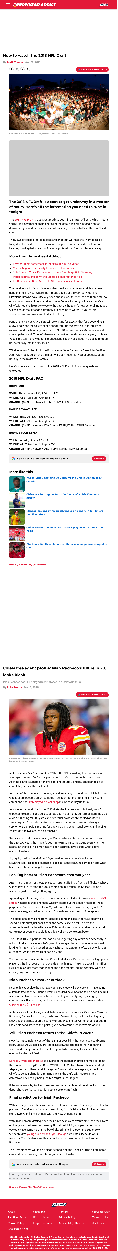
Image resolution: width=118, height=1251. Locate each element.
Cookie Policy (16, 1223)
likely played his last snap (43, 802)
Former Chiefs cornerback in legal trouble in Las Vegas (46, 263)
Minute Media (22, 1237)
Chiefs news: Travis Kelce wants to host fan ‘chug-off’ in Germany (52, 272)
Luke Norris (14, 687)
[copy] (28, 69)
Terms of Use (100, 1217)
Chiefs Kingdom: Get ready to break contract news (43, 268)
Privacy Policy (67, 1217)
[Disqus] (65, 609)
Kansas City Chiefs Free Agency (37, 1187)
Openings (39, 1211)
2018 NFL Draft (24, 219)
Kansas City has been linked (26, 1060)
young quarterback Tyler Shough (46, 1134)
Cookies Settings (18, 1228)
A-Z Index (98, 1223)
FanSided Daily (17, 1217)
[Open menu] (8, 4)
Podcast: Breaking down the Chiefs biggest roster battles (47, 276)
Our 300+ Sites (101, 1211)
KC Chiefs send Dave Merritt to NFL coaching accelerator (47, 281)
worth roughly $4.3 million (25, 1004)
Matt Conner (15, 62)
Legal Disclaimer (43, 1223)
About (11, 1211)
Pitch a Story (41, 1217)
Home (12, 564)
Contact (63, 1211)
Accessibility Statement (73, 1223)
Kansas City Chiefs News (32, 564)
